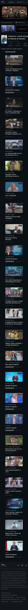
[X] (26, 565)
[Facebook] (18, 565)
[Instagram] (22, 565)
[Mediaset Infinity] (3, 2)
